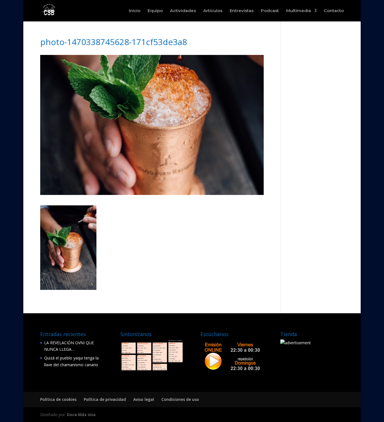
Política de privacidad (105, 399)
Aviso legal (143, 399)
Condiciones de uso (180, 399)
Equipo (155, 11)
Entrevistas (242, 11)
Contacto (334, 11)
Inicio (134, 11)
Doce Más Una (81, 414)
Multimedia (298, 11)
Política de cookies (58, 399)
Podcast (270, 11)
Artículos (212, 11)
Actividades (183, 11)
